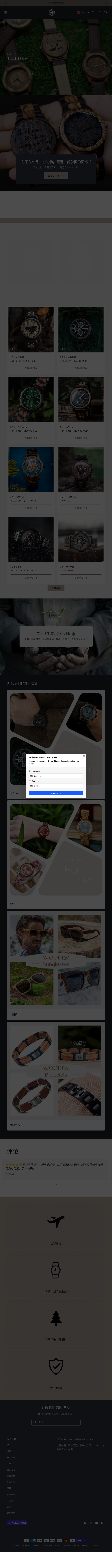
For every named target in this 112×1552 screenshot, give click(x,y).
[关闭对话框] (84, 757)
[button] (56, 774)
